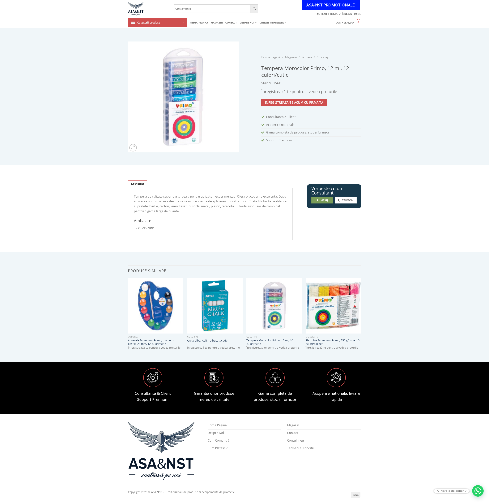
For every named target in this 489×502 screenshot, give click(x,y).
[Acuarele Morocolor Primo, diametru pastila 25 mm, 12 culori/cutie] (155, 305)
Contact (231, 22)
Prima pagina (199, 22)
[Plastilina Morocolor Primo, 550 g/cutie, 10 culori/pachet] (333, 305)
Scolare (306, 57)
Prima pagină (270, 57)
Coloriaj (322, 57)
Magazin (217, 22)
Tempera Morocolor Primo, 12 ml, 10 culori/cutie (269, 342)
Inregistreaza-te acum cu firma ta (294, 102)
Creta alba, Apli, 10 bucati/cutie (207, 340)
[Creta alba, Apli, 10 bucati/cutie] (215, 305)
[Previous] (128, 316)
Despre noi (247, 22)
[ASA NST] (148, 8)
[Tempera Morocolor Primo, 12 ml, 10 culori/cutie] (274, 305)
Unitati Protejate (272, 22)
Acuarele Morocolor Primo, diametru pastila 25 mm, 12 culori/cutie (151, 342)
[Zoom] (133, 147)
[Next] (361, 316)
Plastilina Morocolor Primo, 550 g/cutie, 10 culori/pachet (332, 342)
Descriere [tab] (137, 184)
